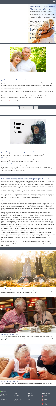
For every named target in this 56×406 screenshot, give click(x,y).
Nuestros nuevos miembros (9, 108)
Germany (45, 398)
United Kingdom (47, 403)
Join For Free (16, 395)
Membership (2, 395)
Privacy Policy (2, 396)
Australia (45, 395)
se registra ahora (11, 100)
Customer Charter (3, 394)
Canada (45, 396)
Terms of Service (3, 393)
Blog (29, 399)
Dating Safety (30, 395)
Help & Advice (30, 396)
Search (15, 396)
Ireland (45, 399)
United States (46, 402)
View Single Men (17, 400)
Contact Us (30, 398)
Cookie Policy (2, 398)
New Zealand (46, 400)
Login (15, 398)
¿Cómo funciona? (26, 108)
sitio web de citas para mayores (41, 21)
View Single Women (17, 399)
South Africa (46, 404)
